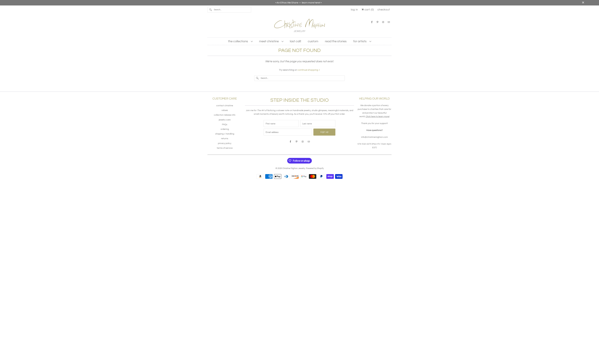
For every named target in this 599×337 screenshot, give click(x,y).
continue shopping (308, 70)
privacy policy (224, 143)
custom (313, 41)
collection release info (224, 115)
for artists (360, 41)
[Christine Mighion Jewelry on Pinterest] (377, 22)
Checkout (383, 9)
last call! (295, 41)
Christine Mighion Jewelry (293, 168)
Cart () (369, 9)
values (225, 110)
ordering (225, 129)
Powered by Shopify (315, 168)
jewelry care (225, 120)
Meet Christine (269, 41)
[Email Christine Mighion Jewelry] (389, 22)
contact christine (224, 106)
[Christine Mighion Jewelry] (299, 26)
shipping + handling (224, 134)
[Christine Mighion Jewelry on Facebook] (372, 22)
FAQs (224, 124)
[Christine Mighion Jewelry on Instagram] (383, 22)
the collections (238, 41)
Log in (354, 9)
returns (224, 138)
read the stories (336, 41)
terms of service (225, 148)
